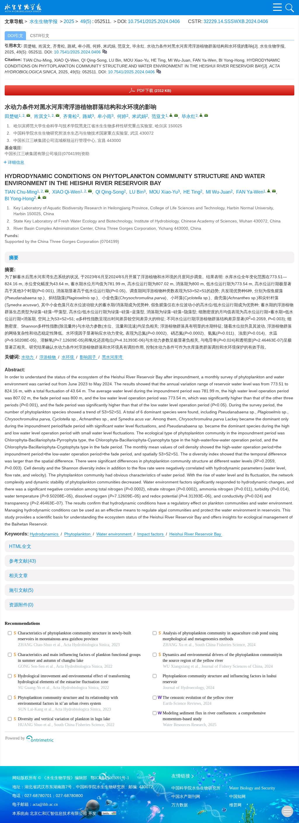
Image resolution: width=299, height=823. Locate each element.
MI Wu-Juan (218, 191)
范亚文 (159, 116)
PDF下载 (154, 90)
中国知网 (237, 796)
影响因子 (88, 357)
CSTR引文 (39, 35)
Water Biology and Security (252, 788)
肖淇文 (41, 116)
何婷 (121, 116)
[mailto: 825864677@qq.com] (90, 190)
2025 (69, 21)
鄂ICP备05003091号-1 (110, 778)
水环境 (68, 357)
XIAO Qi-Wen (66, 191)
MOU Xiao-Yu (163, 191)
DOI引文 (15, 35)
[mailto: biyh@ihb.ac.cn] (44, 197)
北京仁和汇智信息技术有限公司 (58, 813)
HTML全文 (20, 546)
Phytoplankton (78, 534)
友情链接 (180, 775)
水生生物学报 (43, 21)
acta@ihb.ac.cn (45, 804)
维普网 (235, 805)
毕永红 (189, 116)
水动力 (28, 357)
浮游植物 (48, 357)
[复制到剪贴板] (104, 51)
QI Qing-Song (109, 191)
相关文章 (18, 575)
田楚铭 (12, 116)
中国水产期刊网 (185, 796)
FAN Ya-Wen (249, 191)
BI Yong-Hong (19, 198)
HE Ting (191, 191)
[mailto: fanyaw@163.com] (274, 190)
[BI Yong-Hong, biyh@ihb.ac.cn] (39, 197)
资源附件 (21, 604)
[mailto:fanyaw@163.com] (176, 115)
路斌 (87, 116)
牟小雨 (105, 116)
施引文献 (21, 590)
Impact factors (151, 534)
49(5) (86, 21)
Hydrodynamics (45, 534)
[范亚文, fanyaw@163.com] (170, 115)
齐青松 (70, 116)
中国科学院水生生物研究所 (195, 788)
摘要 (13, 257)
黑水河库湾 (113, 357)
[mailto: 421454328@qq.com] (47, 190)
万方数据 (179, 805)
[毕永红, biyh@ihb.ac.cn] (200, 115)
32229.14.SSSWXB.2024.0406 (236, 21)
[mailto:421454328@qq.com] (28, 115)
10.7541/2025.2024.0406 (154, 21)
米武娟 (139, 116)
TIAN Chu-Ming (21, 191)
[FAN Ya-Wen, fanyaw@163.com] (268, 190)
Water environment (114, 534)
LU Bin (136, 191)
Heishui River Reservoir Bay (195, 534)
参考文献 (22, 560)
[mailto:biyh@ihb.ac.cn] (206, 115)
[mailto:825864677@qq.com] (57, 115)
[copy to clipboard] (158, 71)
